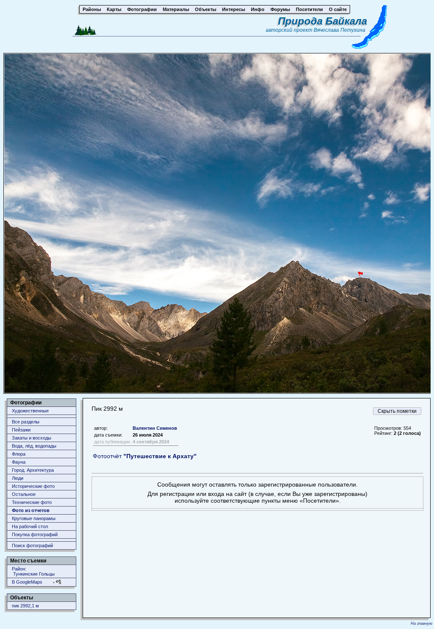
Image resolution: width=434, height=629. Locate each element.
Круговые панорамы (34, 518)
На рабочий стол (30, 526)
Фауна (18, 462)
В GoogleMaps (27, 581)
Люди (17, 478)
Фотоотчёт (145, 456)
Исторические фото (33, 486)
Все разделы (25, 421)
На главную (421, 623)
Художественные (30, 410)
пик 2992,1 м (25, 605)
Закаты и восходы (31, 437)
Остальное (24, 494)
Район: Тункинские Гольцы (33, 571)
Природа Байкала (322, 21)
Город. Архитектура (33, 470)
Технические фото (32, 502)
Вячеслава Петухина (339, 30)
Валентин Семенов (155, 428)
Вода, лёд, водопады (34, 445)
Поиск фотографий (32, 545)
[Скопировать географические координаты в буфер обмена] (58, 581)
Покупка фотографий (35, 534)
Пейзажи (21, 429)
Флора (18, 453)
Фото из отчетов (31, 510)
